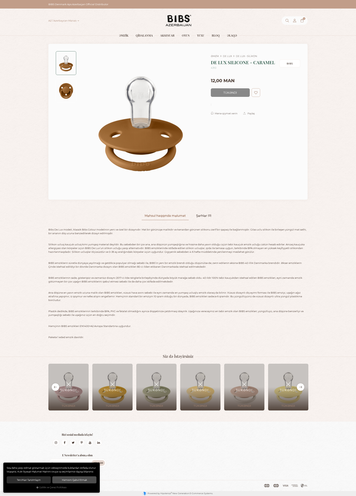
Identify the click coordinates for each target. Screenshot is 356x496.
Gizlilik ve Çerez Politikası (53, 487)
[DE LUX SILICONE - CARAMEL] (140, 121)
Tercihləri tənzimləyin (29, 479)
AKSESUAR (167, 35)
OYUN (186, 35)
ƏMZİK (123, 35)
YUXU (200, 35)
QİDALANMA (144, 35)
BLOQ (216, 35)
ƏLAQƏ (232, 35)
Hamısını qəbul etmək (74, 479)
